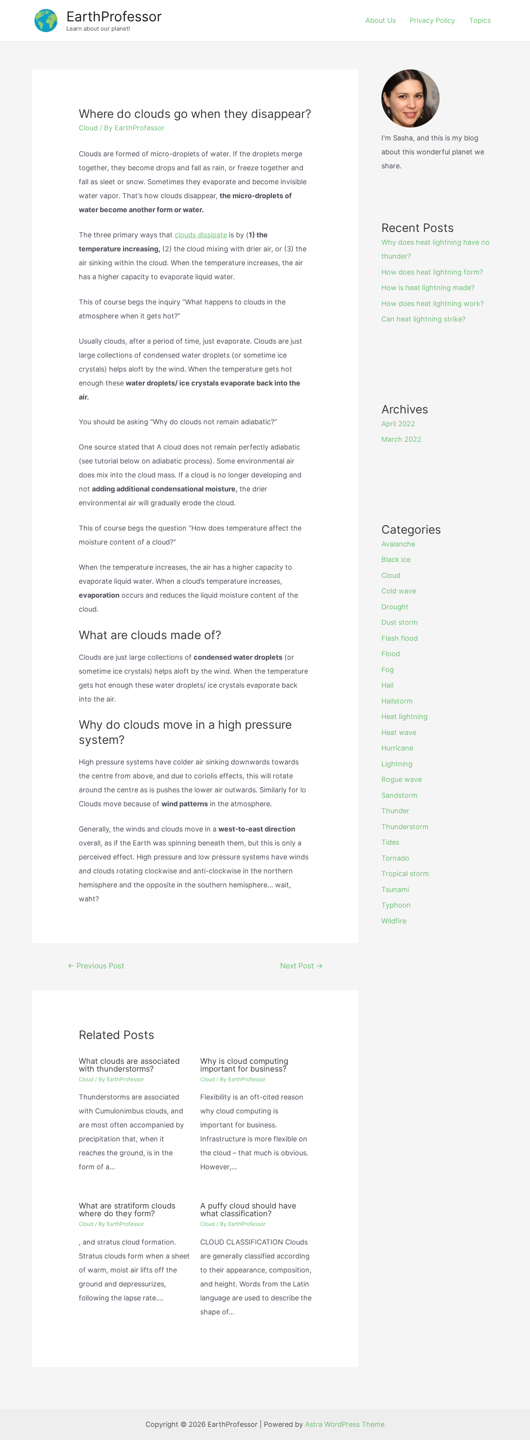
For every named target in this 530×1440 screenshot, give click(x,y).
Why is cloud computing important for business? (244, 1065)
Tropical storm (405, 874)
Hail (387, 685)
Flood (390, 654)
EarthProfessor (114, 16)
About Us (380, 20)
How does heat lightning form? (432, 272)
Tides (390, 842)
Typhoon (396, 905)
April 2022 (398, 424)
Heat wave (398, 732)
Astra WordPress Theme (345, 1424)
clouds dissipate (201, 235)
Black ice (395, 559)
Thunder (395, 811)
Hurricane (397, 748)
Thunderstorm (405, 827)
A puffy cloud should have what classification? (248, 1209)
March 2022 (401, 439)
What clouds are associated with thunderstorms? (129, 1065)
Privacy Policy (432, 20)
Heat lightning (404, 716)
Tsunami (395, 889)
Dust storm (399, 622)
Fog (387, 670)
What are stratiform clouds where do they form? (127, 1209)
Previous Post (96, 965)
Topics (480, 20)
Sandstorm (399, 795)
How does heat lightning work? (432, 303)
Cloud (88, 128)
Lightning (396, 764)
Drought (395, 607)
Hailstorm (397, 701)
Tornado (395, 858)
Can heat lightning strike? (423, 319)
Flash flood (399, 638)
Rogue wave (401, 779)
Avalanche (398, 544)
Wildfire (393, 921)
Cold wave (398, 591)
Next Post (301, 965)
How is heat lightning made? (428, 288)
